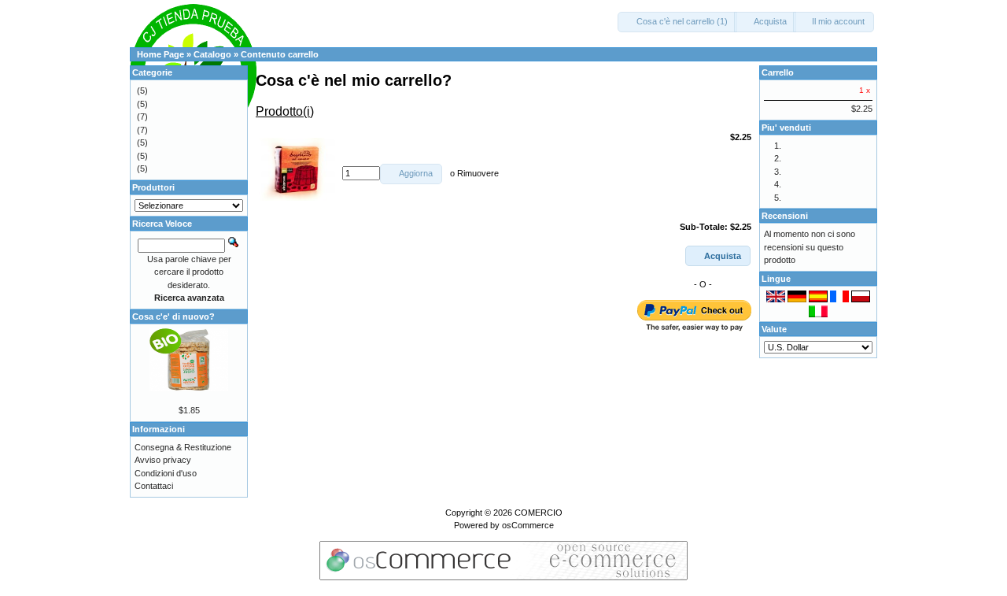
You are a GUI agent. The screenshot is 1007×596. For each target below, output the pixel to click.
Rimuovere (478, 173)
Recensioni (785, 215)
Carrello (778, 72)
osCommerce (528, 525)
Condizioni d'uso (166, 473)
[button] (677, 22)
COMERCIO (539, 512)
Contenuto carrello (280, 54)
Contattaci (154, 485)
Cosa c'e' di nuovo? (173, 316)
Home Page (160, 54)
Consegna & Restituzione (183, 447)
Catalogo (212, 54)
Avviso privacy (163, 460)
